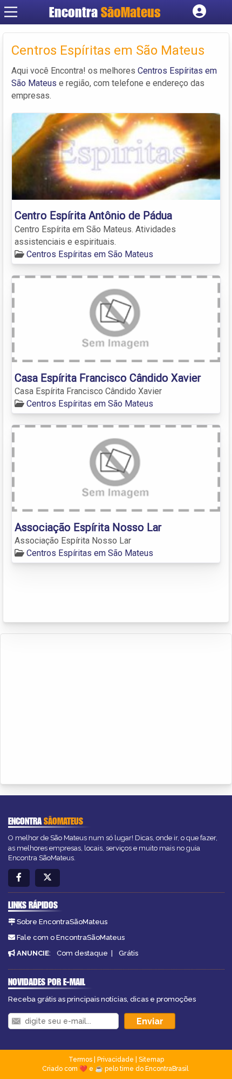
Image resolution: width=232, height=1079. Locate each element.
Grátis (128, 953)
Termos (80, 1059)
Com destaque (82, 953)
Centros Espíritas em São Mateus (89, 254)
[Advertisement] (89, 707)
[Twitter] (47, 878)
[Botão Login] (199, 12)
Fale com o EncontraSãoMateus (71, 937)
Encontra (105, 12)
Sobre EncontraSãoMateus (62, 922)
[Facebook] (19, 878)
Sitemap (151, 1059)
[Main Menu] (11, 12)
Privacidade (115, 1059)
